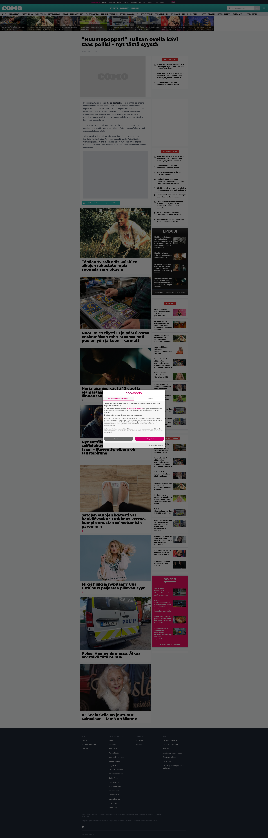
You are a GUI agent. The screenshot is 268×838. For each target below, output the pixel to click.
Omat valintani (119, 439)
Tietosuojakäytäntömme (156, 445)
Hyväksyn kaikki (149, 439)
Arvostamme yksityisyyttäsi (118, 398)
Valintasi (150, 399)
